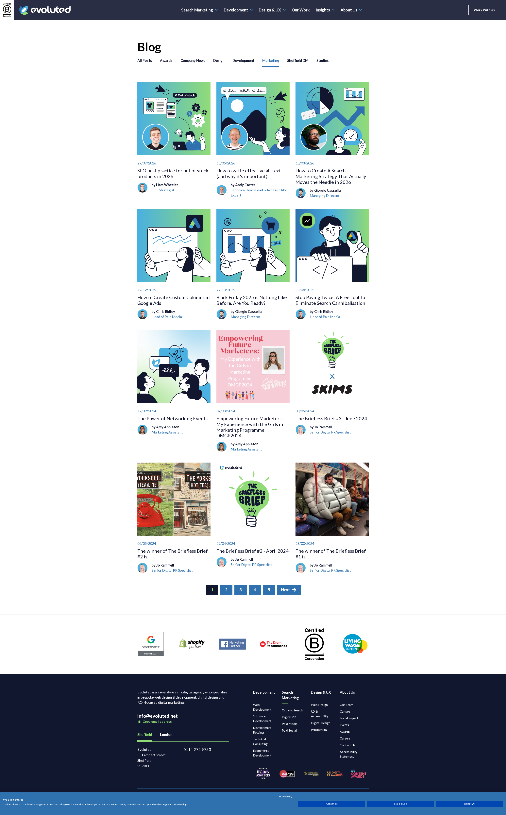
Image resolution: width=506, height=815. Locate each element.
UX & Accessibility (320, 713)
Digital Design (320, 723)
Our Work (301, 10)
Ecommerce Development (262, 753)
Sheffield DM (298, 60)
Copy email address (157, 721)
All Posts (144, 60)
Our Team (346, 704)
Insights (323, 10)
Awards (166, 60)
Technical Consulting (260, 741)
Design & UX (270, 10)
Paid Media (289, 723)
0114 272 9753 (197, 749)
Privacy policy (285, 796)
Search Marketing (197, 10)
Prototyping (319, 729)
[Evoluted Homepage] (45, 10)
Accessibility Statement (348, 754)
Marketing (270, 60)
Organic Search (292, 710)
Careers (345, 738)
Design (219, 60)
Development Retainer (262, 730)
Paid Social (289, 730)
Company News (192, 60)
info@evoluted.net (157, 716)
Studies (322, 60)
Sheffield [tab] (144, 734)
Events (344, 725)
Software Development (262, 718)
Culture (345, 711)
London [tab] (166, 734)
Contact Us (347, 745)
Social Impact (349, 718)
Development (236, 10)
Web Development (262, 707)
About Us (349, 10)
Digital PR (289, 717)
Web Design (319, 704)
